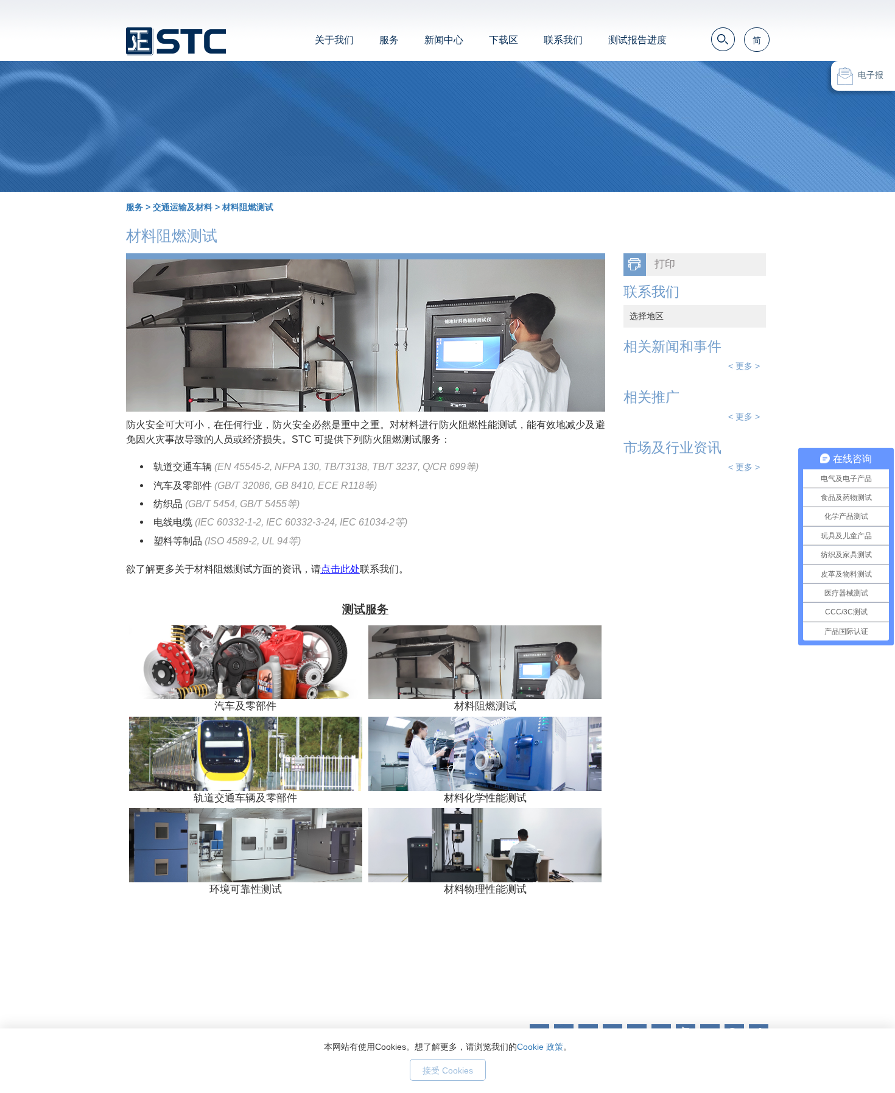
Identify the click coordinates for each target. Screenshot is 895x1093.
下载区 (503, 40)
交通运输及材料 (182, 207)
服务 (389, 40)
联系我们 (563, 40)
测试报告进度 (637, 40)
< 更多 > (744, 366)
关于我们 (334, 40)
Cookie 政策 (540, 1047)
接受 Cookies (448, 1070)
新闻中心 (443, 40)
